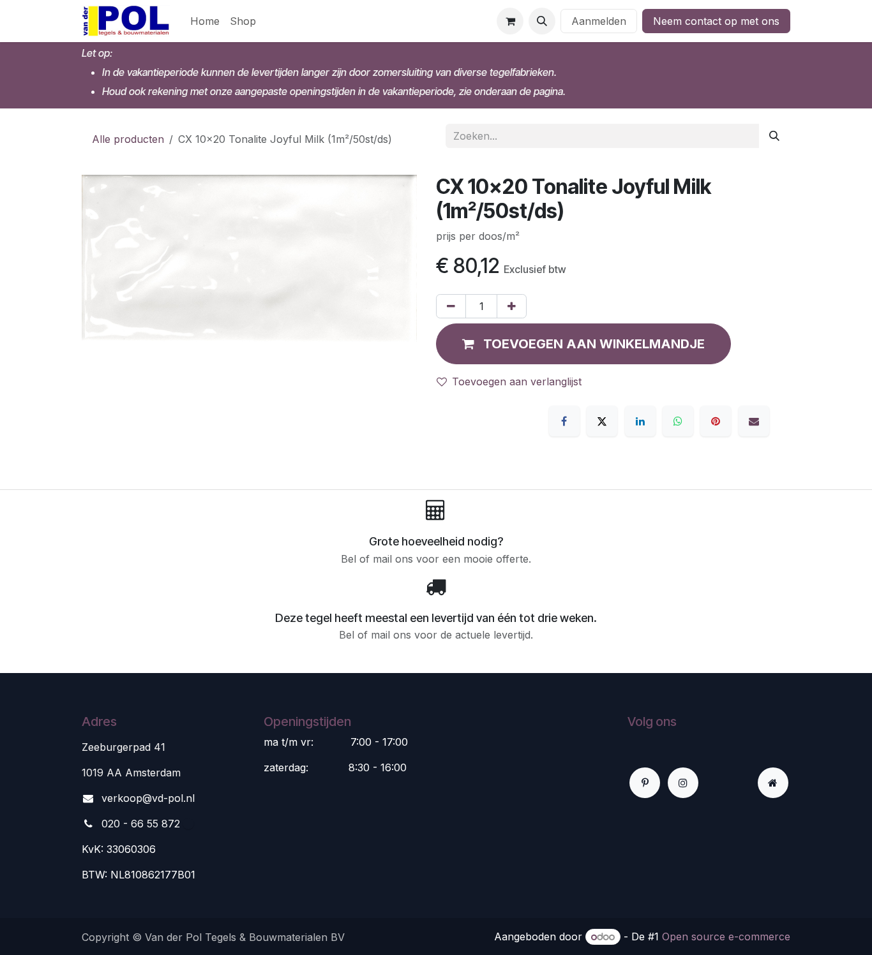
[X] (602, 421)
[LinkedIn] (640, 421)
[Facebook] (564, 421)
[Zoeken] (774, 136)
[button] (542, 21)
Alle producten (128, 139)
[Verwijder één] (451, 306)
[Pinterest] (715, 421)
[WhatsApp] (678, 421)
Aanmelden (598, 21)
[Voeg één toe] (512, 306)
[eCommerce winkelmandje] (510, 21)
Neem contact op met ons (716, 21)
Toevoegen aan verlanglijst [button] (517, 381)
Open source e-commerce (726, 936)
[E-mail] (754, 421)
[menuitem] (205, 21)
